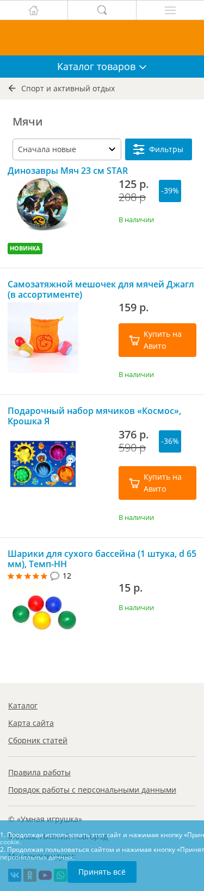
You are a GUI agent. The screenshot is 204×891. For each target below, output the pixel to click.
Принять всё (102, 872)
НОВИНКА (25, 248)
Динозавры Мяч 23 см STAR (68, 171)
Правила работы (39, 772)
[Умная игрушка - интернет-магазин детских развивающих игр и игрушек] (102, 37)
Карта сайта (31, 723)
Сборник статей (37, 740)
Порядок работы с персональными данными (92, 790)
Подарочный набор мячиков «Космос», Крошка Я (94, 416)
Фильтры (166, 149)
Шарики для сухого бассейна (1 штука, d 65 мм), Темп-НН (102, 559)
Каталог (23, 705)
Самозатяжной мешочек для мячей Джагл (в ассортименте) (101, 289)
